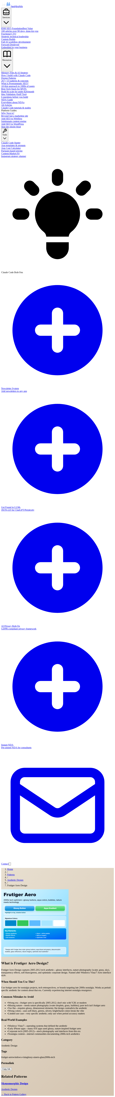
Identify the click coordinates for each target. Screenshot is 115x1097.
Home (10, 869)
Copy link (6, 1069)
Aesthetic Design (15, 880)
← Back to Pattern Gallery (13, 1094)
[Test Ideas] (10, 864)
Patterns (11, 874)
